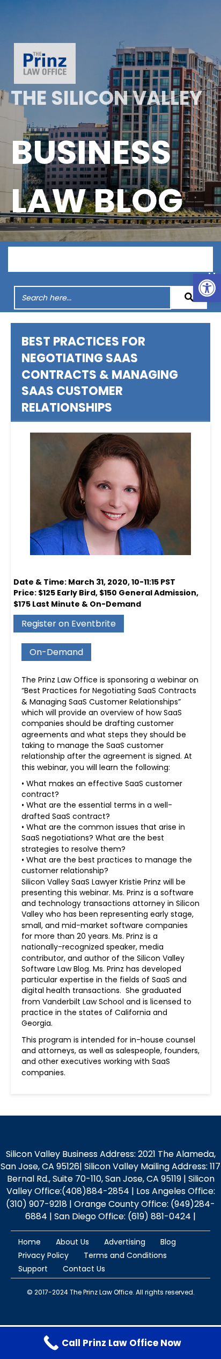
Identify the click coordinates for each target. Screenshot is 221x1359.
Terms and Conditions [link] (125, 1255)
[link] (207, 288)
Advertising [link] (124, 1241)
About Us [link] (72, 1241)
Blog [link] (168, 1241)
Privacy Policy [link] (43, 1255)
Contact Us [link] (84, 1268)
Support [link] (33, 1268)
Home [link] (29, 1241)
